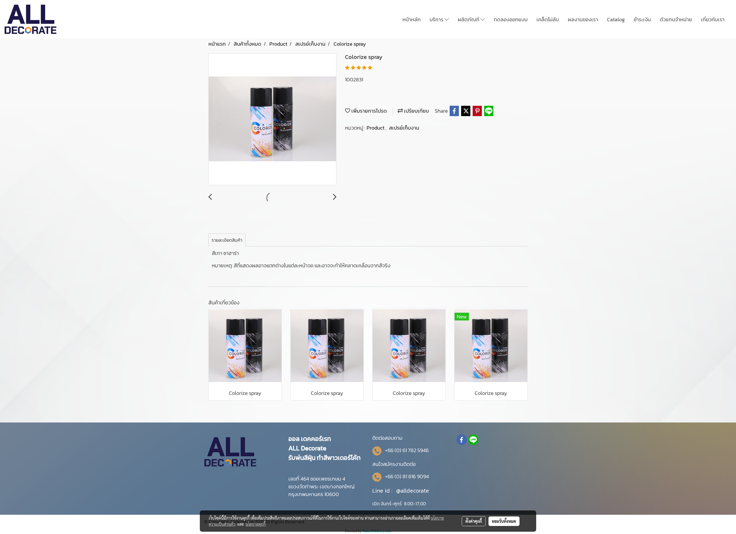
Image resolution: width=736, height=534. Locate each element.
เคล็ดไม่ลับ (547, 19)
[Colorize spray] (272, 119)
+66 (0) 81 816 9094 (407, 476)
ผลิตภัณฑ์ (469, 19)
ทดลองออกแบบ (511, 19)
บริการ (437, 19)
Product (376, 128)
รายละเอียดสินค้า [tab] (227, 240)
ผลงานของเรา (583, 19)
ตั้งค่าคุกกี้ (473, 521)
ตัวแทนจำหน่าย (676, 19)
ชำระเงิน (642, 19)
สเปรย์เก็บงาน (404, 128)
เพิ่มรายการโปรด (368, 111)
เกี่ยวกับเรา (712, 19)
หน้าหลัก (411, 19)
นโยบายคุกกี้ (256, 524)
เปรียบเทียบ (416, 111)
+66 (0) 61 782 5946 (407, 450)
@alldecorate (412, 490)
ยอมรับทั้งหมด (504, 521)
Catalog (616, 19)
